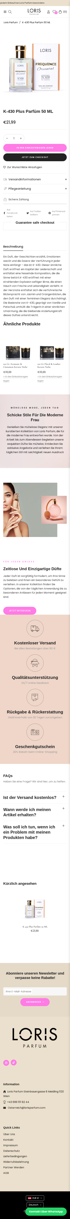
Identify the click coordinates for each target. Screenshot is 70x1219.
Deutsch (33, 1204)
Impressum (10, 1145)
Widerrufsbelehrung (16, 1162)
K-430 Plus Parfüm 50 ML (35, 926)
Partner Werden (13, 1167)
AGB (6, 1173)
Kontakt (8, 1140)
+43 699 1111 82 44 (18, 1102)
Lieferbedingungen (15, 1156)
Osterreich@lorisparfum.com (26, 1108)
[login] (47, 12)
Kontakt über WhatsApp (46, 1211)
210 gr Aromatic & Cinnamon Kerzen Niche (15, 365)
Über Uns (9, 1134)
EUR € (36, 1198)
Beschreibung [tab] (13, 247)
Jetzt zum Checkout (35, 157)
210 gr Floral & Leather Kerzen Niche (49, 365)
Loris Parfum (11, 22)
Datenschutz (11, 1151)
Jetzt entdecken (20, 610)
